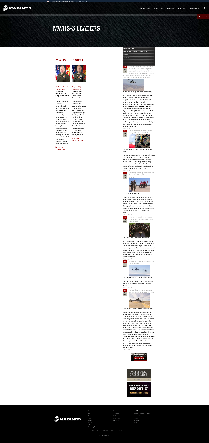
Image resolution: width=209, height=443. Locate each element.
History (125, 55)
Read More (127, 128)
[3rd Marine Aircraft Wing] (17, 8)
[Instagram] (207, 16)
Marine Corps (67, 419)
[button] (81, 1)
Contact (126, 58)
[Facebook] (199, 16)
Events (125, 61)
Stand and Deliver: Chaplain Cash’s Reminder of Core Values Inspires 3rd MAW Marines (141, 219)
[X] (203, 16)
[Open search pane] (204, 8)
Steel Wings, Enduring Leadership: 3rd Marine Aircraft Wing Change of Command (141, 175)
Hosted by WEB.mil (104, 435)
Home (125, 64)
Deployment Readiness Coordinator (135, 52)
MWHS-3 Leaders (128, 49)
